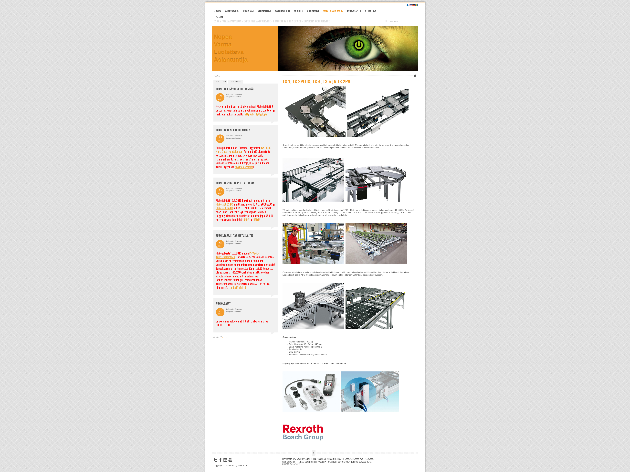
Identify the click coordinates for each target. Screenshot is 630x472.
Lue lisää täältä (237, 287)
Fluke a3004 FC (224, 208)
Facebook (220, 460)
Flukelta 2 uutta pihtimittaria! (235, 183)
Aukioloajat (223, 303)
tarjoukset (235, 82)
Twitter (216, 460)
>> (226, 337)
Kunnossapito (354, 10)
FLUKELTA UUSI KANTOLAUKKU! (233, 130)
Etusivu (217, 10)
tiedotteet (220, 82)
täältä (245, 219)
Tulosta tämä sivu (414, 75)
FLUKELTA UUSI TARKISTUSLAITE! (234, 235)
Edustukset (248, 10)
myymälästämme (244, 167)
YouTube (230, 460)
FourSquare (235, 460)
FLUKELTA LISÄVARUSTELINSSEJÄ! (234, 89)
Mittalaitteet (264, 10)
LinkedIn (225, 460)
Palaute (219, 17)
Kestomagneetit (282, 10)
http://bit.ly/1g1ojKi (256, 114)
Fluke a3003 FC (224, 204)
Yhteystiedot (371, 10)
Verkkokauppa (232, 10)
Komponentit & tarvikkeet (306, 10)
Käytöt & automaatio (333, 10)
